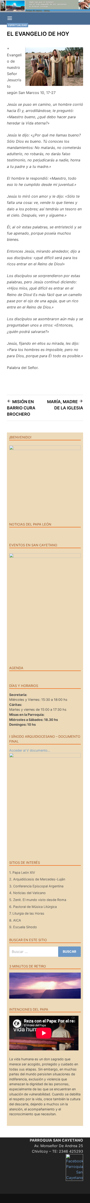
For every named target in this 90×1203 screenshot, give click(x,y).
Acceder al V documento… (29, 750)
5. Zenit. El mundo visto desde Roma (37, 900)
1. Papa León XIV (22, 872)
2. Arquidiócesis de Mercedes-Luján (37, 879)
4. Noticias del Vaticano (27, 893)
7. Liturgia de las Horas (26, 913)
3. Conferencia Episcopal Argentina (36, 886)
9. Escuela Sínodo (23, 927)
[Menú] (9, 18)
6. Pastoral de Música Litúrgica (33, 907)
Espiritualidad (17, 25)
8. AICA (15, 920)
